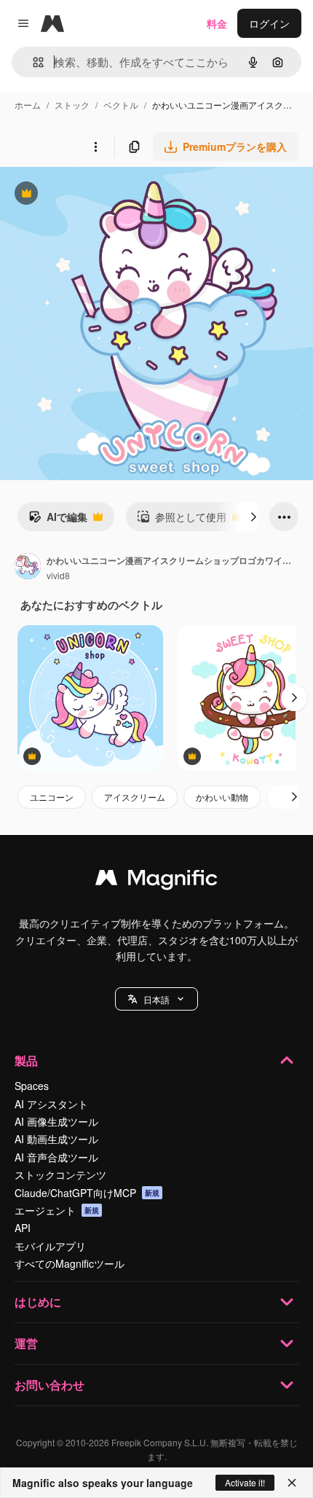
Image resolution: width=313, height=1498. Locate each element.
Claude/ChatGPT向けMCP (87, 1192)
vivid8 (58, 575)
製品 (26, 1060)
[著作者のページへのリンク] (28, 567)
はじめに (38, 1301)
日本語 (156, 999)
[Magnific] (156, 881)
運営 (26, 1343)
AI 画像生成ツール (56, 1121)
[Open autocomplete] (32, 62)
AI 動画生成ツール (56, 1139)
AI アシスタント (51, 1104)
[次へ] (253, 516)
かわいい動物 (222, 797)
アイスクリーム (134, 797)
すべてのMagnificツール (69, 1263)
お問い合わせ (49, 1384)
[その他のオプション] (95, 146)
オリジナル (100, 195)
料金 (217, 23)
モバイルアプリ (50, 1246)
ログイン (269, 23)
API (23, 1227)
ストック (72, 104)
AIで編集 (57, 520)
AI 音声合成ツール (56, 1157)
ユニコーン (52, 797)
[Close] (292, 1482)
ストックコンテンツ (60, 1174)
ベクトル (120, 104)
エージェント (57, 1210)
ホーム (28, 104)
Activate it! (245, 1482)
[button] (156, 999)
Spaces (32, 1085)
